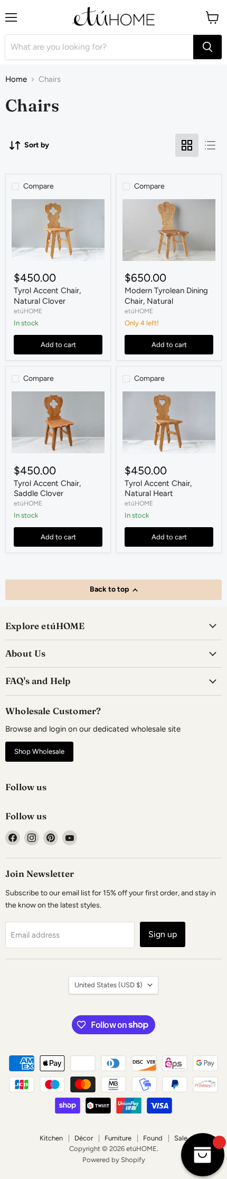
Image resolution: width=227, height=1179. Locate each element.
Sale (180, 1138)
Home (16, 79)
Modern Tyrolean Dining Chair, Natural (166, 296)
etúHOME (28, 311)
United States (108, 985)
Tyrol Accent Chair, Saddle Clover (47, 489)
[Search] (207, 47)
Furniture (118, 1138)
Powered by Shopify (113, 1160)
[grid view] (186, 145)
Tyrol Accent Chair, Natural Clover (47, 296)
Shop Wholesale (39, 751)
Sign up (162, 934)
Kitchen (51, 1138)
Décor (83, 1138)
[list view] (210, 145)
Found (153, 1138)
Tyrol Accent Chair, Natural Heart (158, 489)
